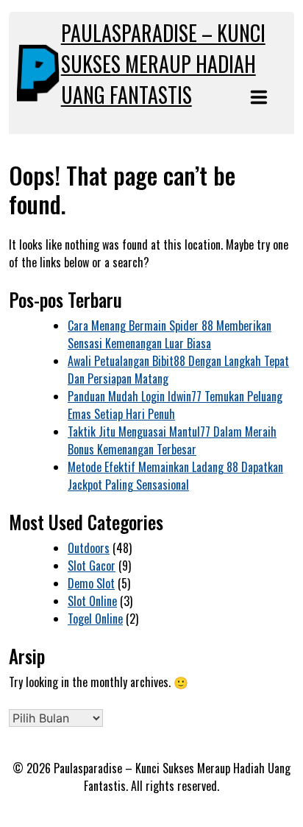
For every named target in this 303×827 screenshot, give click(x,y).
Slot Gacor (91, 565)
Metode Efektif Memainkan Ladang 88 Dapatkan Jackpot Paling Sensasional (175, 475)
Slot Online (92, 601)
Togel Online (95, 618)
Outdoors (89, 548)
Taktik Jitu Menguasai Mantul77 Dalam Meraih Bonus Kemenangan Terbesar (172, 440)
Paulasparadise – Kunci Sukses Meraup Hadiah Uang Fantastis (163, 64)
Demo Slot (91, 583)
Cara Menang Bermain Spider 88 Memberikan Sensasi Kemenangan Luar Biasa (169, 334)
